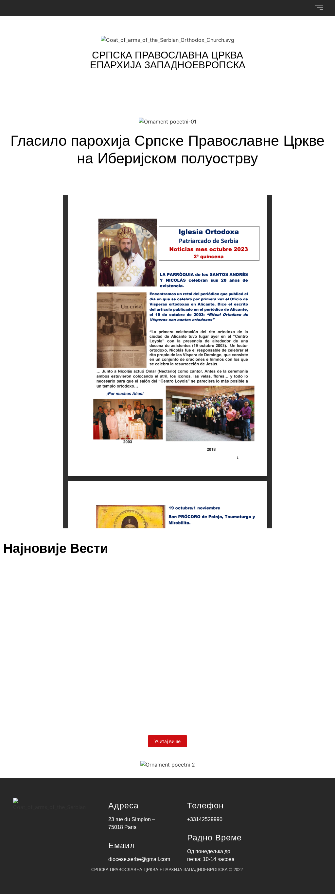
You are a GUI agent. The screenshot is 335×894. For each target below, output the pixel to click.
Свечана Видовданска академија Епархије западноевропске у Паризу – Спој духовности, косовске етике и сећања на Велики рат (158, 649)
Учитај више (167, 741)
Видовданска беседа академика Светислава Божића (110, 591)
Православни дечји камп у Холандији (79, 694)
